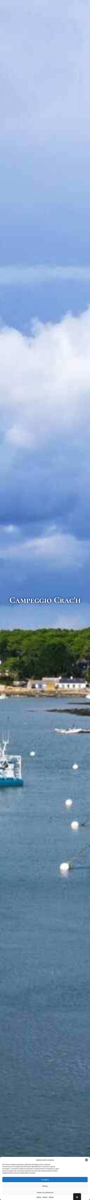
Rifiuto (45, 1186)
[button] (86, 1160)
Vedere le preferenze (45, 1192)
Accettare (45, 1179)
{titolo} (38, 1197)
